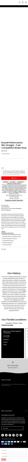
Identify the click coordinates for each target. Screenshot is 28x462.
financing (15, 300)
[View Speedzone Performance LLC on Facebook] (2, 435)
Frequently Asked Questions (14, 200)
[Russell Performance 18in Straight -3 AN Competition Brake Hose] (4, 137)
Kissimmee (9, 323)
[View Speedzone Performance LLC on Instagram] (13, 435)
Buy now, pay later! (12, 367)
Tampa (20, 323)
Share (4, 249)
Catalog (3, 231)
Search (3, 459)
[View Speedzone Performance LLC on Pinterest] (10, 435)
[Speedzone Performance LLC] (9, 2)
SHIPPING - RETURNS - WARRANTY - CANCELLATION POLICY (14, 183)
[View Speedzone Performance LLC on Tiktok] (21, 435)
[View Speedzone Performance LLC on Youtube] (17, 435)
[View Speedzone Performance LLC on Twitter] (6, 435)
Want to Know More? (6, 411)
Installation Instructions (7, 233)
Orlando (15, 323)
